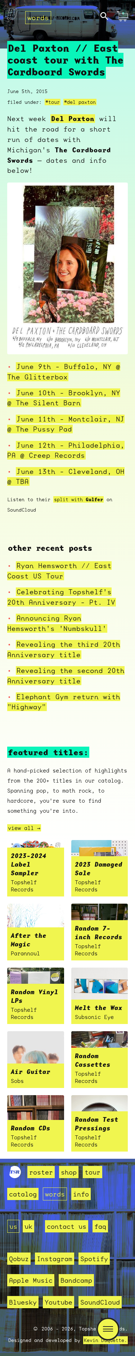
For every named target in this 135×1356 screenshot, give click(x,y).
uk (28, 1226)
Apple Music (31, 1280)
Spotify (94, 1258)
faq (100, 1226)
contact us (66, 1226)
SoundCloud (100, 1302)
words (38, 17)
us (13, 1226)
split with (78, 499)
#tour (52, 102)
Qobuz (19, 1258)
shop (69, 1172)
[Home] (12, 17)
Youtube (58, 1302)
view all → (24, 827)
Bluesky (23, 1302)
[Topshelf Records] (15, 1176)
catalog (23, 1194)
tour (92, 1172)
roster (41, 1172)
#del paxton (80, 102)
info (81, 1194)
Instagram (54, 1258)
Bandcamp (76, 1280)
